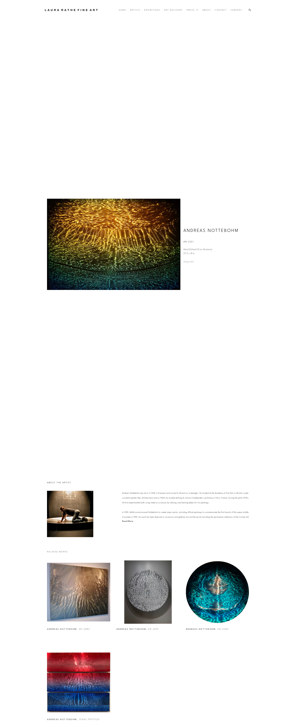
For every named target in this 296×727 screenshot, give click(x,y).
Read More (127, 521)
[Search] (250, 10)
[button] (193, 10)
